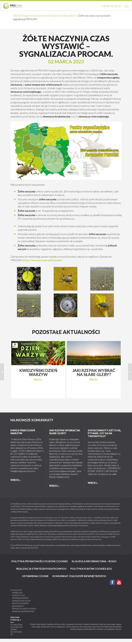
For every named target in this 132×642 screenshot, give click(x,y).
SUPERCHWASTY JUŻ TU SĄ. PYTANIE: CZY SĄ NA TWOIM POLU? (104, 433)
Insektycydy (18, 595)
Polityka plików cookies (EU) (91, 568)
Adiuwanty (18, 606)
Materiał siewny (20, 598)
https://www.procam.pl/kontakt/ (42, 260)
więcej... (38, 379)
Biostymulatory (20, 603)
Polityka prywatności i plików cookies (39, 561)
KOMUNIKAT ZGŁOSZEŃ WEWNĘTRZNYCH (79, 575)
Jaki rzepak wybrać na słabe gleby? (64, 432)
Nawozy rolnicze (21, 601)
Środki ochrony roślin (24, 608)
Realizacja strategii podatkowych (41, 568)
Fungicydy (16, 590)
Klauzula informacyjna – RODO (94, 561)
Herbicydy (17, 592)
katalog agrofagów (23, 611)
